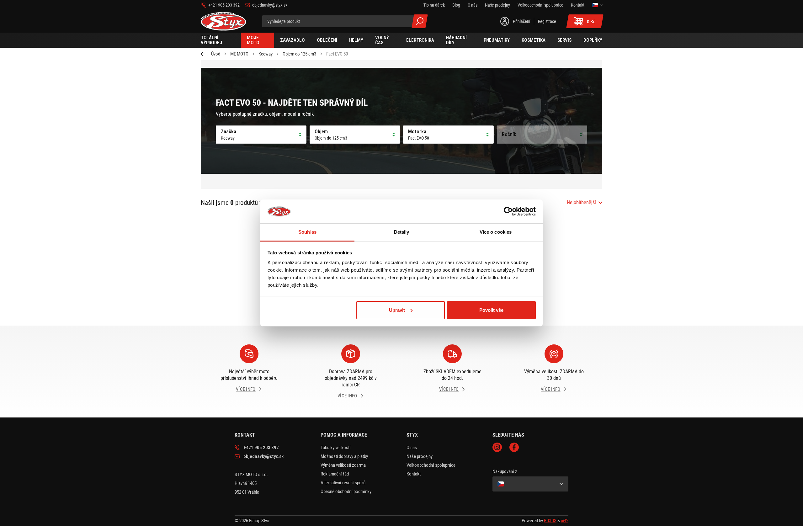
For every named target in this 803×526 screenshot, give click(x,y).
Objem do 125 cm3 (299, 53)
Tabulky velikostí (336, 447)
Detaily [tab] (401, 232)
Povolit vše (491, 310)
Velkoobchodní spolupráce (431, 465)
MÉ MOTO (239, 53)
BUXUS (550, 520)
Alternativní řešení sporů (343, 483)
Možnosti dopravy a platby (344, 456)
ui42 (564, 520)
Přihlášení (521, 21)
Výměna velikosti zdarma (343, 465)
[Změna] (597, 5)
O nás (412, 447)
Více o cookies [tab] (496, 232)
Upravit (397, 310)
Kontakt (414, 474)
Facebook (514, 447)
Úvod (215, 53)
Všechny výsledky (420, 21)
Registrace (547, 21)
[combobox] (584, 202)
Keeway (265, 53)
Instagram (497, 447)
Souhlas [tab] (307, 232)
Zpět (204, 53)
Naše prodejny (420, 456)
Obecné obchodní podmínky (346, 491)
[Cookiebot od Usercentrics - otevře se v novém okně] (508, 211)
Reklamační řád (335, 474)
